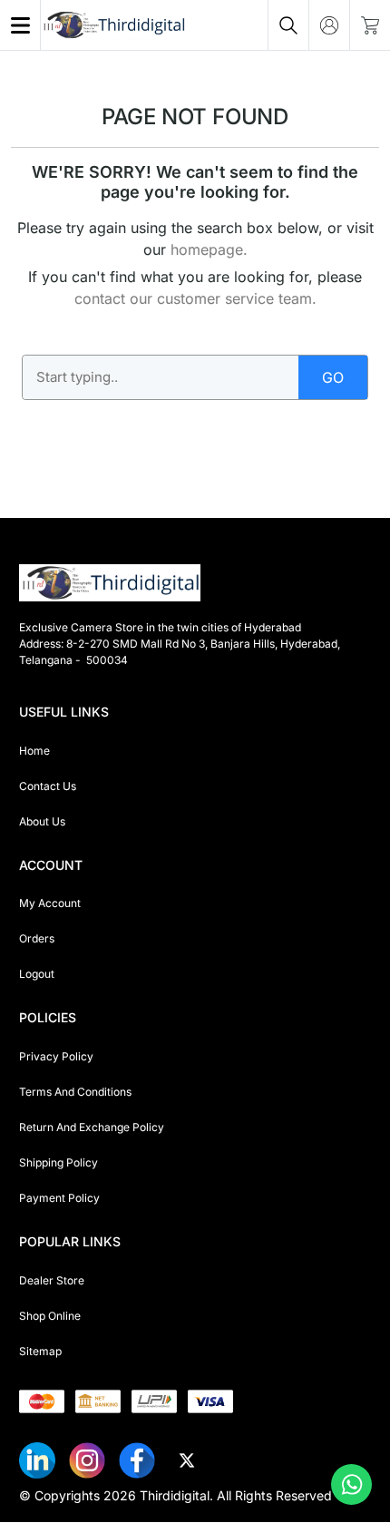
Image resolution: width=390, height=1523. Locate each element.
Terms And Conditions (75, 1091)
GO (333, 377)
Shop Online (50, 1316)
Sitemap (40, 1351)
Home (34, 750)
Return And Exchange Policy (91, 1127)
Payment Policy (59, 1198)
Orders (36, 938)
